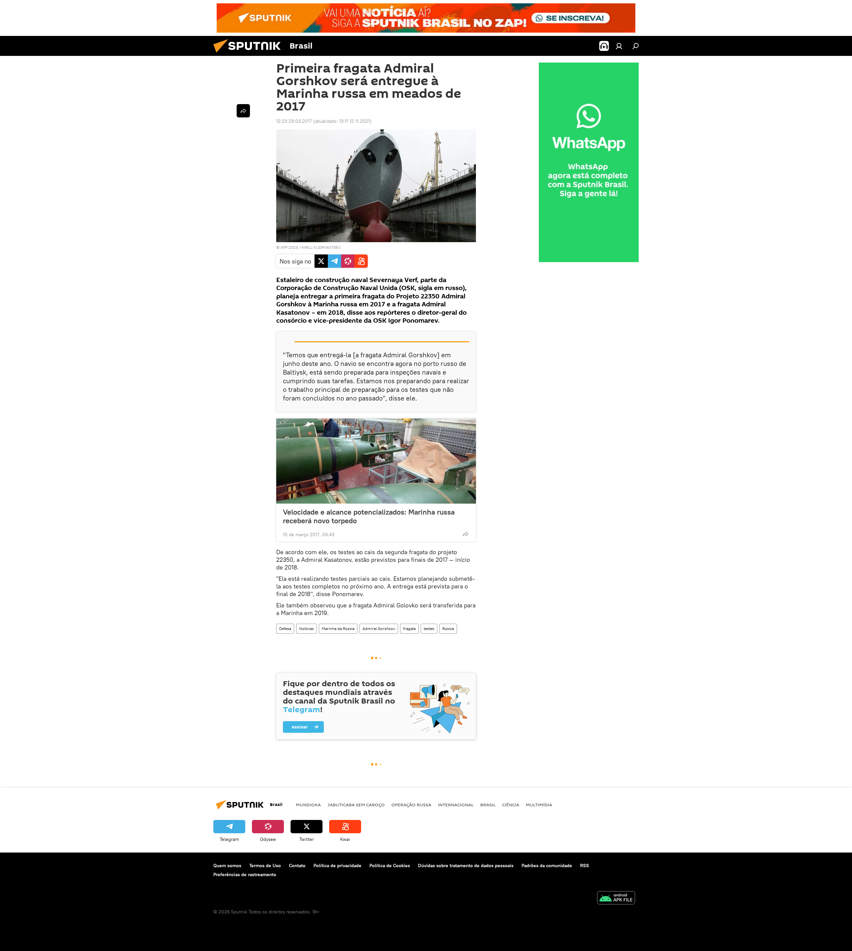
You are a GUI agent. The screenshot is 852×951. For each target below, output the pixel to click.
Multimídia (539, 805)
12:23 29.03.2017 (294, 121)
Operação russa (411, 805)
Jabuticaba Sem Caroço (356, 805)
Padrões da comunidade (547, 866)
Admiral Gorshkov (378, 628)
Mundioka (308, 805)
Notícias (306, 628)
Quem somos (227, 866)
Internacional (456, 805)
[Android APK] (616, 898)
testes (429, 628)
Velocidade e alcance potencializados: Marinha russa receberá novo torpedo (369, 516)
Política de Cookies (389, 866)
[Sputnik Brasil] (250, 54)
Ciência (510, 805)
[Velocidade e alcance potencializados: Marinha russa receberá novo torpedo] (376, 461)
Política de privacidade (337, 866)
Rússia (448, 628)
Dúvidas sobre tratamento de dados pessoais (466, 866)
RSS (584, 866)
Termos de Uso (265, 866)
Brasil (488, 805)
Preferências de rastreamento (244, 874)
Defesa (285, 628)
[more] (465, 534)
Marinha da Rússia (338, 628)
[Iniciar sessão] (619, 46)
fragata (409, 628)
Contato (297, 866)
